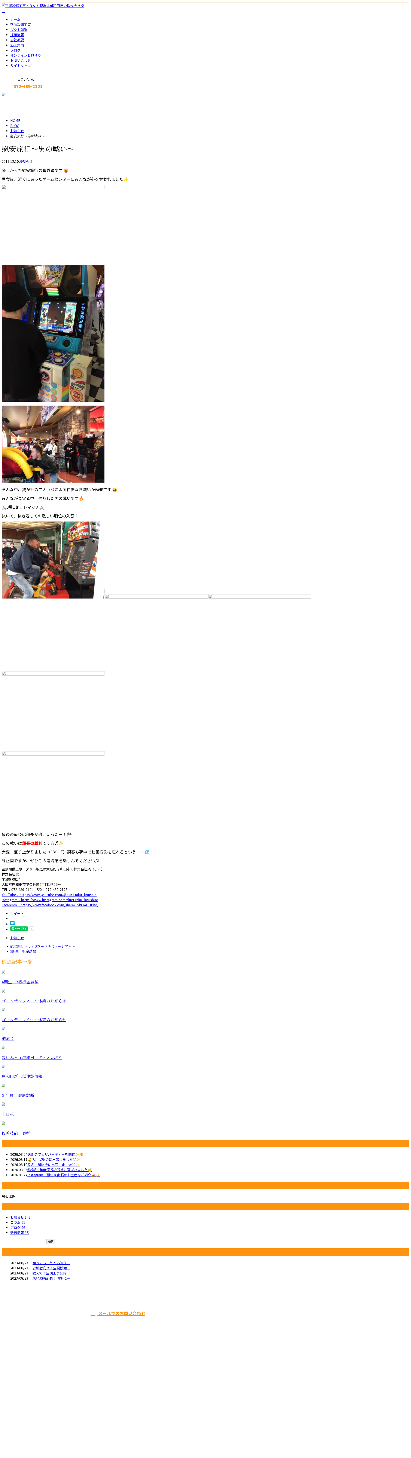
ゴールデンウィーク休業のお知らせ (34, 1001)
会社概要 (17, 39)
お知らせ (26, 161)
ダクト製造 (18, 29)
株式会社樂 (181, 1321)
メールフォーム (17, 95)
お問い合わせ (20, 60)
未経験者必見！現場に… (51, 1278)
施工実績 (17, 44)
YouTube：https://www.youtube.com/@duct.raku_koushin (49, 894)
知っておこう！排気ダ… (51, 1262)
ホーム (15, 19)
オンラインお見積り (25, 55)
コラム (17, 1222)
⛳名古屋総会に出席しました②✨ (53, 1159)
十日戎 (8, 1114)
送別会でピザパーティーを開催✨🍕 (55, 1154)
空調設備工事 (20, 24)
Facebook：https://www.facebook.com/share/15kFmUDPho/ (50, 904)
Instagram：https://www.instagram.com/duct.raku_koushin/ (50, 899)
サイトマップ (20, 65)
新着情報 (19, 1232)
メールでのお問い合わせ (121, 1313)
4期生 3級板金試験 (20, 982)
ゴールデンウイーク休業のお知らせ (34, 1020)
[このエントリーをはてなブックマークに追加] (12, 923)
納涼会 (8, 1038)
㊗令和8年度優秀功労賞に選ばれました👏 (59, 1169)
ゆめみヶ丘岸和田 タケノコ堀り (32, 1057)
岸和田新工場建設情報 (22, 1076)
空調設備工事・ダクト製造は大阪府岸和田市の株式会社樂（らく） (53, 1443)
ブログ (15, 50)
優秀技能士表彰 (16, 1133)
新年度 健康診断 (18, 1095)
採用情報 (17, 34)
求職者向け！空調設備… (51, 1267)
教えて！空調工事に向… (51, 1273)
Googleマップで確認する (22, 1408)
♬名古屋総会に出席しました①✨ (53, 1164)
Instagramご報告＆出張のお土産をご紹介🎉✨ (63, 1174)
